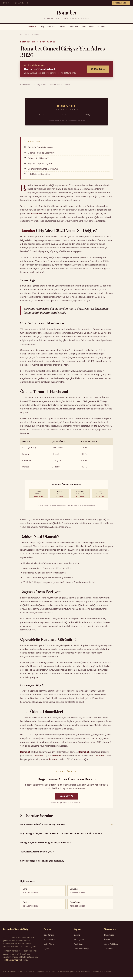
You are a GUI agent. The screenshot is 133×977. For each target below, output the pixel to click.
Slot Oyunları (79, 939)
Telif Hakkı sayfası (10, 960)
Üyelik (46, 948)
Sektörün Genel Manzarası (40, 147)
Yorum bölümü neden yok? (37, 851)
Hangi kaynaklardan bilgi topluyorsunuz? (45, 842)
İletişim (107, 939)
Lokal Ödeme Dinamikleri (39, 174)
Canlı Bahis (73, 26)
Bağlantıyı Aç (66, 796)
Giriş (42, 26)
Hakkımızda (109, 935)
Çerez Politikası (111, 944)
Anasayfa (32, 26)
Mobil (91, 26)
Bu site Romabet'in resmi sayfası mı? (42, 824)
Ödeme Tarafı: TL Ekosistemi (41, 152)
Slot (84, 26)
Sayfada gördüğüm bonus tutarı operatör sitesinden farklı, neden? (61, 833)
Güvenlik (101, 26)
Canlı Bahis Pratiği (81, 948)
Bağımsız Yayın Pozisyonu (40, 163)
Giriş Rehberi (49, 935)
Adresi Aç (98, 69)
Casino (62, 26)
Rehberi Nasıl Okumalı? (38, 158)
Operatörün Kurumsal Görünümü (43, 169)
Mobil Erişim (49, 944)
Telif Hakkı (108, 948)
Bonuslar (51, 26)
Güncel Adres (120, 3)
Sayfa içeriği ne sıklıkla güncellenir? (42, 860)
